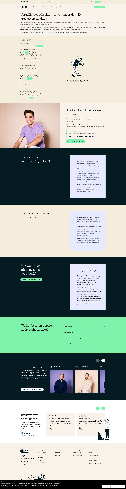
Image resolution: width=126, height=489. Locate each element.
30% (23, 72)
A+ (34, 94)
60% (23, 75)
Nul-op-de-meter (26, 88)
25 (32, 59)
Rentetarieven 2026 (77, 455)
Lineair (32, 46)
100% (29, 78)
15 (40, 55)
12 (36, 55)
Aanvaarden (106, 486)
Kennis (72, 7)
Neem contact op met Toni (75, 141)
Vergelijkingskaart (93, 455)
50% (35, 72)
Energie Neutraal (26, 91)
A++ (29, 94)
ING (81, 27)
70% (29, 75)
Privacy (91, 452)
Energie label (23, 84)
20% (35, 68)
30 (37, 59)
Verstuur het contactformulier (31, 279)
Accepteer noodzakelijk (117, 486)
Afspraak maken (59, 458)
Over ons (84, 7)
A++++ (35, 91)
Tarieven (78, 7)
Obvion (25, 29)
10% (29, 68)
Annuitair (24, 46)
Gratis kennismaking (99, 6)
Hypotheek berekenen (77, 458)
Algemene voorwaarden (95, 463)
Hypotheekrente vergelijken (46, 7)
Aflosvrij (39, 46)
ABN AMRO (77, 27)
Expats (97, 1)
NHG (23, 68)
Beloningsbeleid (93, 460)
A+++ (23, 94)
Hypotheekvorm (24, 43)
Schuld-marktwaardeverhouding (28, 65)
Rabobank (71, 27)
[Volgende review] (103, 408)
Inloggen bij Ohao (76, 452)
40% (29, 72)
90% (23, 78)
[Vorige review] (98, 408)
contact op (65, 32)
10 (31, 55)
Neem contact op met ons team (32, 389)
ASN (21, 29)
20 (27, 59)
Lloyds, (103, 27)
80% (35, 75)
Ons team (57, 452)
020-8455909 (43, 455)
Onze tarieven (58, 455)
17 (22, 59)
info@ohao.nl (43, 452)
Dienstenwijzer (93, 458)
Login (103, 2)
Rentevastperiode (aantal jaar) (27, 49)
